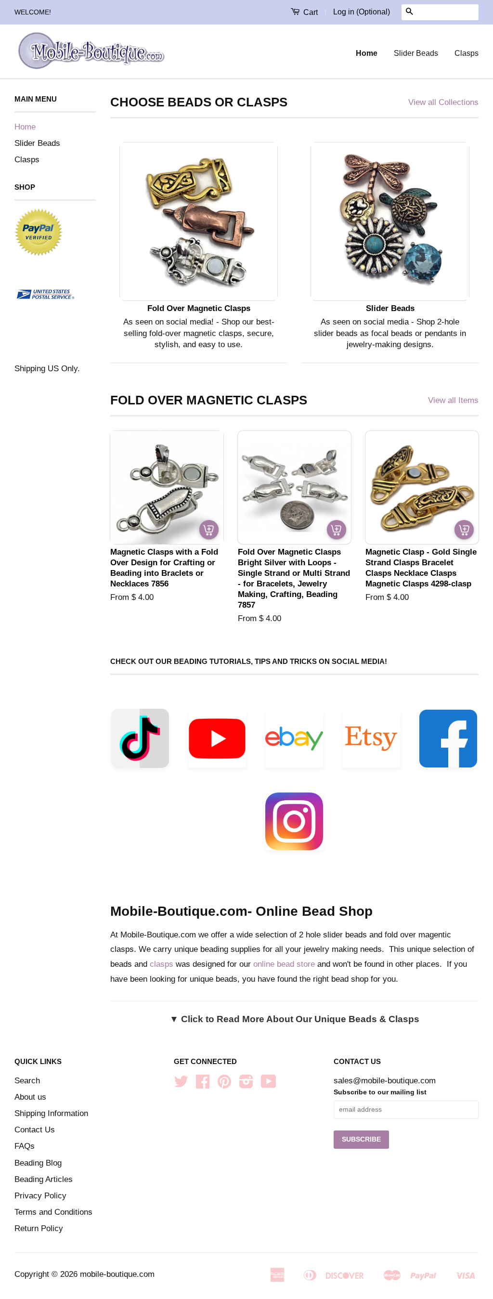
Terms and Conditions (53, 1212)
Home (366, 53)
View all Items (453, 400)
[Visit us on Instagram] (294, 824)
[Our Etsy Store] (371, 741)
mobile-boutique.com (117, 1274)
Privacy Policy (40, 1195)
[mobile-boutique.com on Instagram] (246, 1084)
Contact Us (34, 1129)
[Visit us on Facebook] (448, 741)
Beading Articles (43, 1179)
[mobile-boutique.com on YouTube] (268, 1084)
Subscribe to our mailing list (380, 1092)
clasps (161, 964)
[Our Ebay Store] (294, 741)
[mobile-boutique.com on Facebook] (202, 1084)
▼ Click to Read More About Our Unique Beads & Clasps (294, 1019)
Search (27, 1080)
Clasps (466, 53)
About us (30, 1097)
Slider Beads (416, 53)
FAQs (24, 1146)
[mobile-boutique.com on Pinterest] (224, 1084)
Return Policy (38, 1228)
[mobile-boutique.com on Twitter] (181, 1084)
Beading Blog (38, 1163)
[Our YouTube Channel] (217, 741)
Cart (309, 12)
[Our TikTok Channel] (140, 741)
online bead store (284, 964)
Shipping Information (51, 1113)
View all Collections (443, 102)
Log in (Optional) (361, 12)
